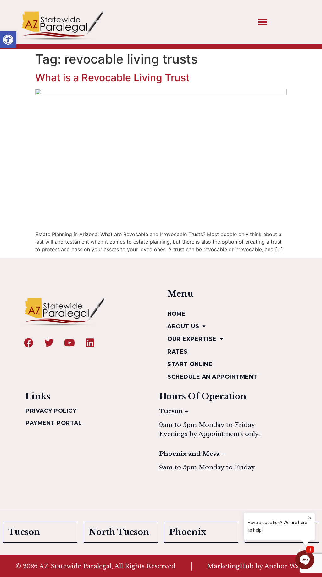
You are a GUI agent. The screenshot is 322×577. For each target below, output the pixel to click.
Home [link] (176, 313)
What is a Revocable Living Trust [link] (112, 77)
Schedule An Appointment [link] (212, 376)
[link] (8, 39)
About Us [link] (183, 326)
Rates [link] (177, 351)
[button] (262, 22)
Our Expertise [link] (192, 339)
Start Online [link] (189, 364)
